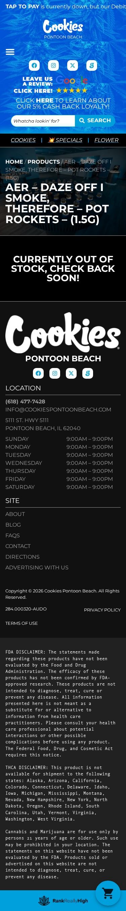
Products (44, 162)
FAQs (12, 535)
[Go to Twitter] (72, 65)
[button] (10, 51)
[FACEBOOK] (34, 65)
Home (14, 162)
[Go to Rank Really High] (63, 901)
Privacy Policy (102, 609)
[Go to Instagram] (53, 65)
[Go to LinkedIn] (91, 65)
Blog (13, 525)
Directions (22, 557)
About (15, 514)
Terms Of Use (21, 623)
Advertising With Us (37, 567)
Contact (18, 546)
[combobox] (43, 121)
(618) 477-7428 (25, 401)
